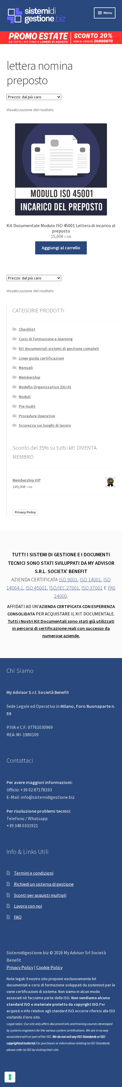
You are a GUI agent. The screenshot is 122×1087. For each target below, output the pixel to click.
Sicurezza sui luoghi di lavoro (45, 425)
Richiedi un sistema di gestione (44, 884)
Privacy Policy (25, 512)
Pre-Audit (27, 406)
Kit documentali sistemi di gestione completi (59, 348)
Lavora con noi (28, 906)
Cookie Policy (49, 967)
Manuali (26, 367)
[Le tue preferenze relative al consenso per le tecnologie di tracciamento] (10, 1077)
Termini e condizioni (33, 873)
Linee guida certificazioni (41, 358)
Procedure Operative (37, 415)
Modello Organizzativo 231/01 (45, 386)
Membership (29, 377)
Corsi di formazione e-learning (46, 338)
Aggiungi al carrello (61, 247)
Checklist (27, 329)
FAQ (18, 917)
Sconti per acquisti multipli (40, 895)
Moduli (25, 396)
